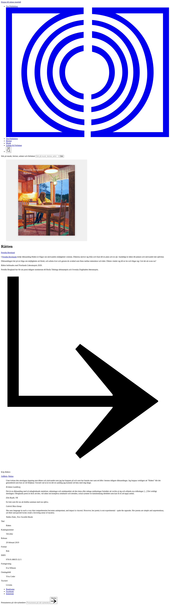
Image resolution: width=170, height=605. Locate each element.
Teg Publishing (12, 139)
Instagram (10, 594)
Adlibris (4, 476)
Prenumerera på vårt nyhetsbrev (13, 603)
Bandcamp (10, 589)
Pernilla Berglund (8, 253)
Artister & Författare (14, 145)
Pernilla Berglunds (9, 257)
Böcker (9, 141)
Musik (8, 143)
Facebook (10, 591)
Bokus (10, 476)
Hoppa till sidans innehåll (11, 2)
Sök (61, 156)
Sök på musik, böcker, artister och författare (18, 156)
